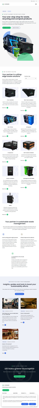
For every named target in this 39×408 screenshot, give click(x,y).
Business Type (27, 76)
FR (36, 1)
